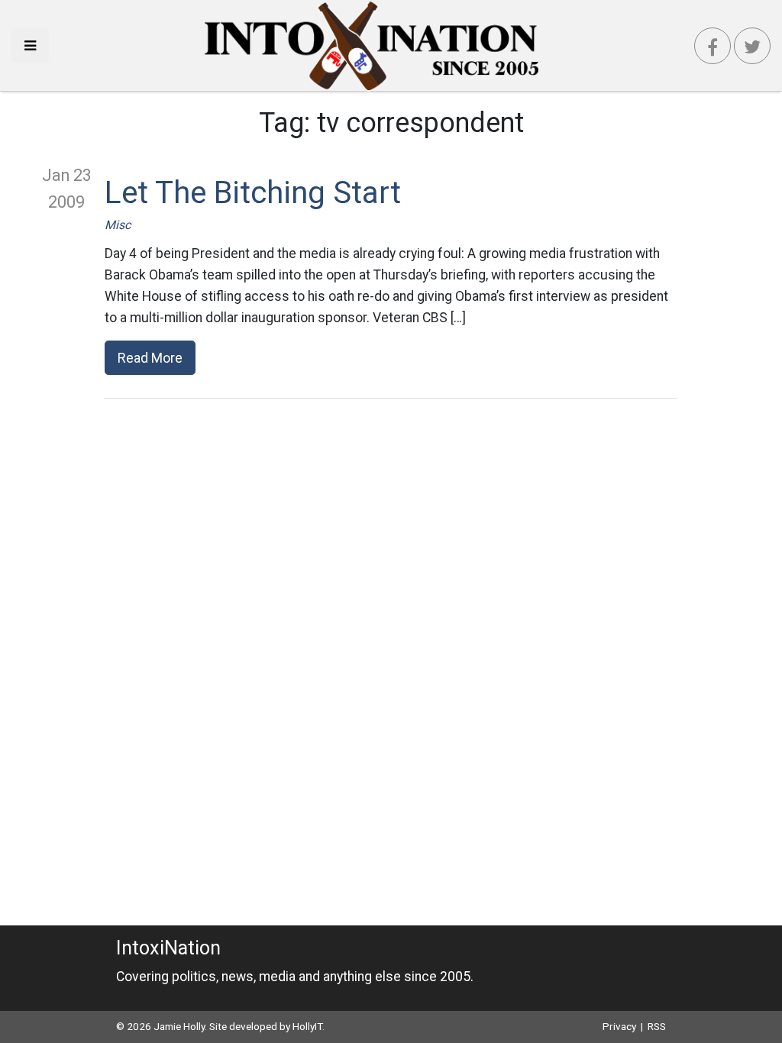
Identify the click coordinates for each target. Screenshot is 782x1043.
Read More (150, 358)
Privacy (619, 1026)
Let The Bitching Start (253, 193)
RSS (657, 1026)
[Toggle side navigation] (30, 45)
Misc (118, 225)
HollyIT (307, 1026)
